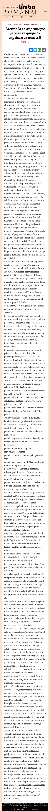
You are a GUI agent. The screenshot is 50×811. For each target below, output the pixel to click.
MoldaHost (35, 810)
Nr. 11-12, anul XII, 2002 (15, 24)
